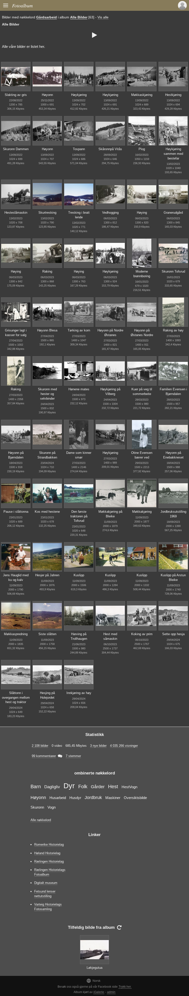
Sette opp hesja (173, 634)
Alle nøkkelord (41, 820)
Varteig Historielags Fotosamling (48, 907)
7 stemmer (73, 756)
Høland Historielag (47, 853)
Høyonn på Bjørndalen (16, 455)
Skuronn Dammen (16, 149)
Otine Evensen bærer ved (141, 455)
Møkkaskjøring (141, 95)
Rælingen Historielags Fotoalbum (49, 872)
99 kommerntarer (44, 756)
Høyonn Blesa (47, 330)
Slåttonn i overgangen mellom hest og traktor (16, 697)
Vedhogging (110, 212)
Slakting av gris (16, 95)
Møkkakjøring (142, 511)
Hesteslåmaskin (15, 212)
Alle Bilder (78, 17)
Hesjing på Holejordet (47, 695)
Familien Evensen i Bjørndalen (173, 391)
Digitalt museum (45, 883)
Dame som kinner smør (78, 455)
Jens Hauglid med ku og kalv (16, 577)
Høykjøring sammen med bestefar (173, 153)
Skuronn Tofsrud (173, 271)
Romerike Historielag (49, 844)
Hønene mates (78, 389)
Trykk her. (125, 986)
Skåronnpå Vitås (110, 149)
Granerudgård (173, 212)
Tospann (79, 149)
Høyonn (47, 95)
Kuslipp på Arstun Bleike (173, 577)
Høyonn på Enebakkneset (173, 455)
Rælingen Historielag (49, 861)
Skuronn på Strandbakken (47, 455)
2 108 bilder (40, 745)
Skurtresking (47, 212)
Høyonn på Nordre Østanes (110, 332)
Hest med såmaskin (110, 636)
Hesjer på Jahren (47, 575)
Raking (47, 271)
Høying (142, 212)
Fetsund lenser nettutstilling (44, 894)
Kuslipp (79, 575)
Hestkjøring (173, 95)
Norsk (93, 980)
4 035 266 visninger (124, 745)
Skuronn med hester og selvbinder (47, 393)
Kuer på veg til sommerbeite (141, 391)
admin (111, 992)
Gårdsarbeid (46, 17)
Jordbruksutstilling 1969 (173, 514)
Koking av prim (142, 634)
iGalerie (99, 992)
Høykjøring (79, 95)
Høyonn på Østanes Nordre (142, 332)
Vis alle (103, 17)
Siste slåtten (47, 634)
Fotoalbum (22, 5)
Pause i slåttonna (15, 511)
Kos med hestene (47, 511)
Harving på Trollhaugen (79, 636)
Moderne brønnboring (141, 274)
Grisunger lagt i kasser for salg (16, 332)
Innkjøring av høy (78, 693)
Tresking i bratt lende (79, 215)
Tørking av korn (79, 330)
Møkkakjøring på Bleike (110, 514)
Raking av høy (173, 330)
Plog (142, 149)
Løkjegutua (94, 968)
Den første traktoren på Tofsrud (78, 516)
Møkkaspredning (16, 634)
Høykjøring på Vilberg (110, 391)
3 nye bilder (98, 745)
